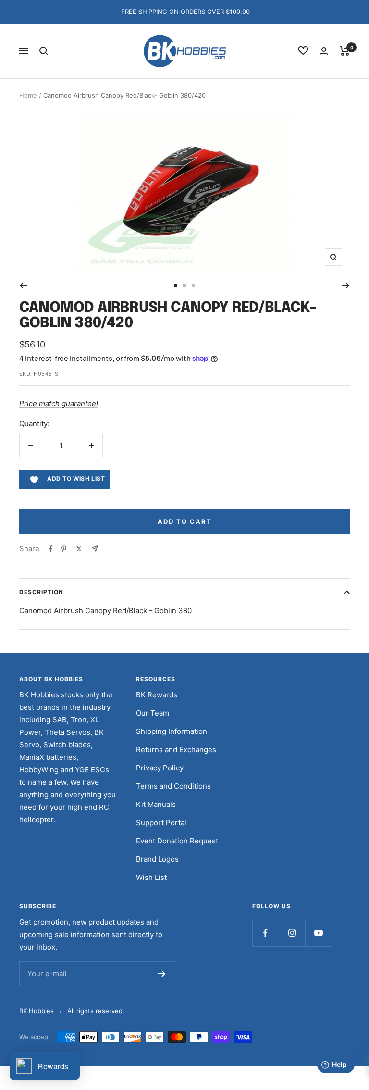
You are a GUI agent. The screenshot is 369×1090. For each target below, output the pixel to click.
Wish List (151, 877)
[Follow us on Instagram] (292, 933)
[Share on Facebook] (51, 548)
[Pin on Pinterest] (64, 548)
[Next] (346, 285)
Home (28, 95)
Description (41, 591)
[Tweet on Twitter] (79, 548)
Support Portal (161, 822)
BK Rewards (156, 694)
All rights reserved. (95, 1011)
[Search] (43, 51)
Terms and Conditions (173, 786)
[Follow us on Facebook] (265, 933)
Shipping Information (171, 731)
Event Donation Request (177, 840)
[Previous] (23, 285)
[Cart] (345, 51)
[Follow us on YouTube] (318, 933)
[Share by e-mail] (95, 548)
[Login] (324, 51)
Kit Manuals (156, 804)
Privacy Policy (160, 767)
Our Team (152, 713)
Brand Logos (157, 859)
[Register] (162, 973)
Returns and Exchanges (176, 749)
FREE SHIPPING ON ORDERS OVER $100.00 (185, 11)
